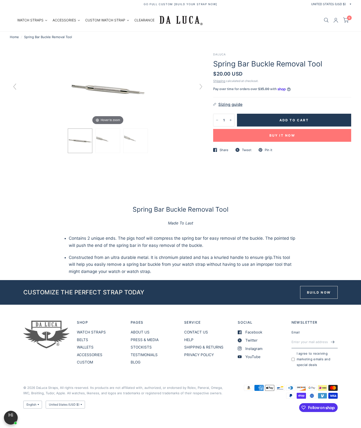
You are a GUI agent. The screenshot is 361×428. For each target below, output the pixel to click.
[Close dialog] (267, 124)
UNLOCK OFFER (180, 326)
